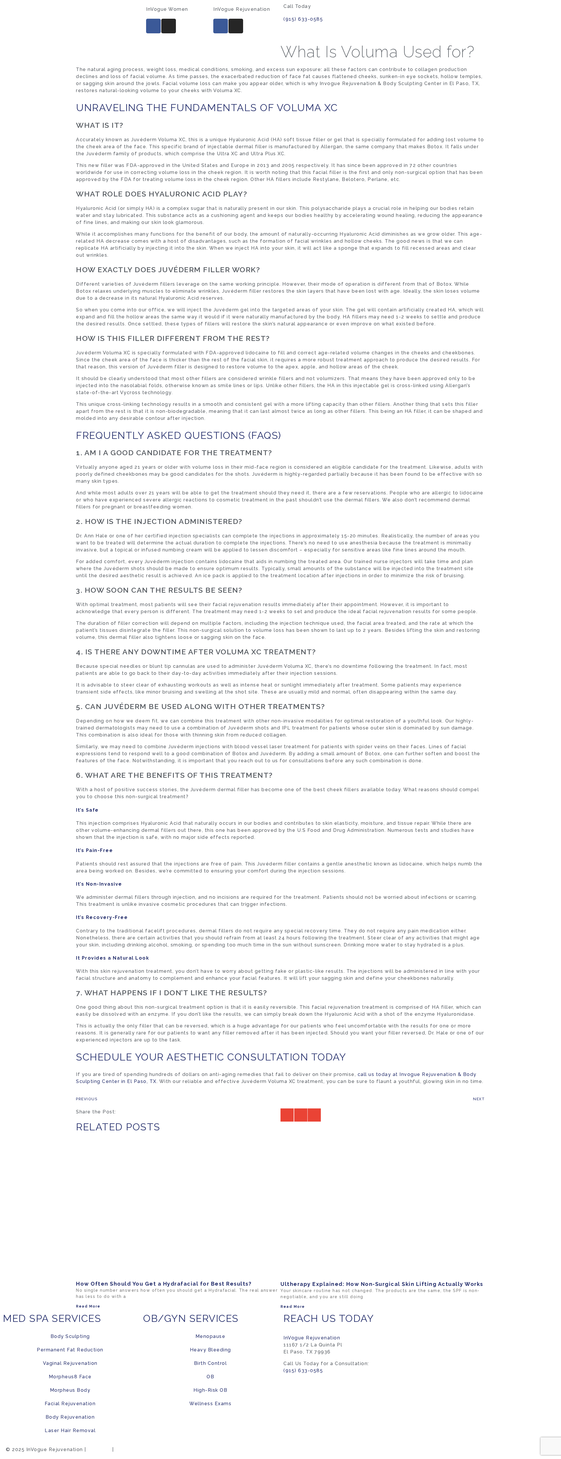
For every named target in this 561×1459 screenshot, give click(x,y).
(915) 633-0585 (303, 19)
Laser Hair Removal (70, 1430)
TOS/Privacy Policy (141, 1449)
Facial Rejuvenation (70, 1403)
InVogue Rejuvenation (311, 1338)
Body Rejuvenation (70, 1417)
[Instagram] (168, 26)
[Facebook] (153, 26)
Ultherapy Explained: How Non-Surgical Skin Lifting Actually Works (381, 1284)
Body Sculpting (70, 1336)
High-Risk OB (210, 1390)
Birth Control (210, 1363)
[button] (287, 1115)
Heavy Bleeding (210, 1350)
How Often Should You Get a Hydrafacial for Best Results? (164, 1284)
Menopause (210, 1336)
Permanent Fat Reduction (70, 1350)
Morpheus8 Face (70, 1376)
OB (210, 1376)
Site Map (99, 1449)
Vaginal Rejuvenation (70, 1363)
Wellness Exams (210, 1403)
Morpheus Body (70, 1390)
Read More (88, 1306)
